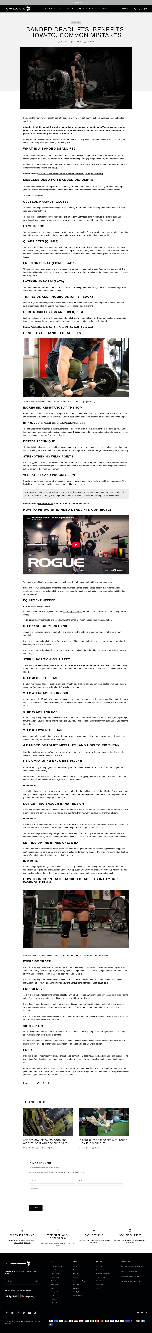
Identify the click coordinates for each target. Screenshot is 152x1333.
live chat (138, 1281)
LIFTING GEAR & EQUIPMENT (74, 8)
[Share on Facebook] (32, 1083)
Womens (54, 1299)
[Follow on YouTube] (29, 1312)
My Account (99, 1266)
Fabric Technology (79, 1281)
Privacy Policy (64, 1172)
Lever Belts (54, 1270)
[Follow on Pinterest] (23, 1312)
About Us (76, 1266)
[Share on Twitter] (38, 1083)
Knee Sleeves (55, 1273)
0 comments (90, 41)
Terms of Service (77, 1172)
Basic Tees (54, 1284)
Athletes (76, 1277)
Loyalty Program (78, 1292)
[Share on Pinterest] (43, 1083)
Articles (75, 1273)
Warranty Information (102, 1281)
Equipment (76, 22)
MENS (91, 8)
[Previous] (51, 3)
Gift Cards (54, 1303)
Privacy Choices (28, 1321)
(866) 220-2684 (134, 1276)
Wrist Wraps (55, 1281)
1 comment (110, 1148)
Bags (52, 1288)
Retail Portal (77, 1284)
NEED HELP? (126, 8)
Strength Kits (55, 1292)
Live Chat (27, 1243)
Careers (75, 1270)
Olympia (76, 1288)
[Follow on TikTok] (35, 1312)
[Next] (100, 3)
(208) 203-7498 (18, 1243)
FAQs (97, 1288)
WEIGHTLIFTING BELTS (53, 8)
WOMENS (101, 8)
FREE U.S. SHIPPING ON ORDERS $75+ (76, 2)
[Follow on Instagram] (18, 1312)
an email (129, 1281)
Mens (52, 1295)
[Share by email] (49, 1083)
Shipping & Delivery (102, 1270)
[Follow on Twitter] (12, 1312)
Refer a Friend (77, 1295)
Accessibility (100, 1284)
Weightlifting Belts (57, 1266)
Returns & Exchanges (103, 1273)
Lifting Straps (55, 1277)
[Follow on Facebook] (6, 1312)
